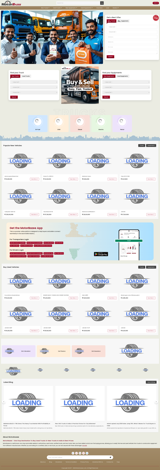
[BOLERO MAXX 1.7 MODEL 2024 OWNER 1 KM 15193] (60, 281)
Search (14, 97)
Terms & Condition (71, 462)
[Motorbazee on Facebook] (73, 453)
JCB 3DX (123, 211)
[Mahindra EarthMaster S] (99, 196)
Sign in (156, 3)
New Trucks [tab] (15, 76)
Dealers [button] (115, 8)
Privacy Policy (84, 462)
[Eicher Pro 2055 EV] (60, 161)
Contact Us (110, 462)
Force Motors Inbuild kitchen (12, 295)
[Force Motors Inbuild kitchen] (21, 281)
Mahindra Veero (86, 176)
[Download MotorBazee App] (101, 254)
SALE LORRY (85, 295)
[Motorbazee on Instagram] (76, 453)
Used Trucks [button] (56, 8)
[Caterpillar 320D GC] (21, 196)
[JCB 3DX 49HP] (21, 314)
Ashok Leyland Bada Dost (11, 176)
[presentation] (6, 40)
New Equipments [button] (71, 8)
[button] (40, 370)
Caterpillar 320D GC (10, 211)
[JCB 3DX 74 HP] (99, 314)
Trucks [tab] (113, 21)
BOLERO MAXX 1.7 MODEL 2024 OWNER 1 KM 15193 (56, 295)
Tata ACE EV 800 (125, 176)
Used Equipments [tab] (122, 76)
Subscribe (111, 457)
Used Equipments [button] (86, 8)
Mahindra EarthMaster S (88, 211)
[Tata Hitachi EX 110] (60, 196)
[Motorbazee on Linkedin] (87, 453)
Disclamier (59, 462)
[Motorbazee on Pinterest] (83, 453)
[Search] (102, 3)
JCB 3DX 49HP (8, 328)
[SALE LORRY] (99, 281)
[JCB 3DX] (138, 196)
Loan (107, 8)
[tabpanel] (132, 41)
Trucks (142, 145)
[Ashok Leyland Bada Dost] (21, 161)
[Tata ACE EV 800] (138, 161)
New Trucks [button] (44, 8)
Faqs (118, 462)
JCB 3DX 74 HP (86, 328)
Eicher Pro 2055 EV (48, 176)
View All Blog (151, 382)
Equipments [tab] (124, 21)
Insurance (99, 8)
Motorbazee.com (81, 468)
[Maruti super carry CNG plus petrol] (138, 281)
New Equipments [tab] (109, 76)
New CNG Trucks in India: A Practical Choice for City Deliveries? (75, 423)
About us (43, 462)
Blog (50, 462)
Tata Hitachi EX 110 (48, 211)
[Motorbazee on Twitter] (80, 453)
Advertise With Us (97, 462)
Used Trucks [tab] (26, 76)
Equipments (151, 145)
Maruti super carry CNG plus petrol (130, 295)
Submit (110, 56)
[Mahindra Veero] (99, 161)
